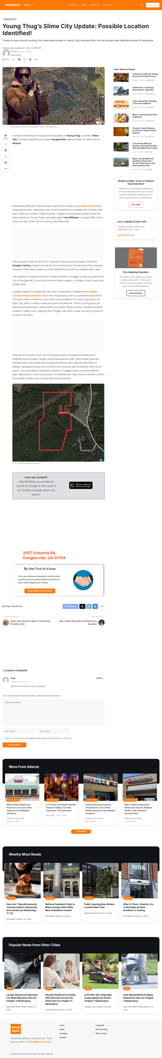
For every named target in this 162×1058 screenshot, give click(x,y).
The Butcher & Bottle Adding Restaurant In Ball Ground (145, 75)
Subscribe (153, 5)
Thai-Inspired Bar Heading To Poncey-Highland (144, 102)
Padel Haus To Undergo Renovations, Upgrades (143, 88)
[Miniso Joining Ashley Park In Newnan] (121, 118)
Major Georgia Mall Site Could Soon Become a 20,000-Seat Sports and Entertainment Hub (144, 162)
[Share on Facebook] (13, 59)
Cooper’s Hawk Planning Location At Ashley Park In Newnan (144, 130)
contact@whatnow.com (38, 1041)
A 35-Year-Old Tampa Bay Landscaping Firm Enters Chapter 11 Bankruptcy (98, 998)
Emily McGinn (149, 80)
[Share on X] (19, 59)
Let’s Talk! (135, 204)
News (10, 989)
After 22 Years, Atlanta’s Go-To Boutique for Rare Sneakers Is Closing (138, 907)
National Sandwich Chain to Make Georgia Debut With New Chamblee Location (60, 907)
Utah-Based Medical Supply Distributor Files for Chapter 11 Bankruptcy (138, 998)
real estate (81, 206)
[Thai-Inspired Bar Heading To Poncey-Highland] (121, 104)
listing (92, 206)
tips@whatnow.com (125, 235)
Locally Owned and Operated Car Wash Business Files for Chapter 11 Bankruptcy (21, 998)
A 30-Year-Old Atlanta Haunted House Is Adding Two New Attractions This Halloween (61, 807)
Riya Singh (148, 152)
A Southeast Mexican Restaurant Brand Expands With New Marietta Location (145, 145)
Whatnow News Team (15, 818)
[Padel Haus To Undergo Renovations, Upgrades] (121, 91)
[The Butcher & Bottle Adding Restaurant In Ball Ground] (121, 77)
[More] (35, 59)
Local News (13, 800)
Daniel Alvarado (26, 51)
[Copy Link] (24, 59)
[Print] (30, 59)
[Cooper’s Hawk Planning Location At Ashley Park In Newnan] (121, 131)
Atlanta (11, 898)
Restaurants (73, 5)
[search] (141, 5)
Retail (84, 5)
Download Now (135, 293)
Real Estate (94, 5)
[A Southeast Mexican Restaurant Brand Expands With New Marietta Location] (121, 146)
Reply (100, 678)
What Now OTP (10, 19)
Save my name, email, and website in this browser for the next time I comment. (39, 738)
